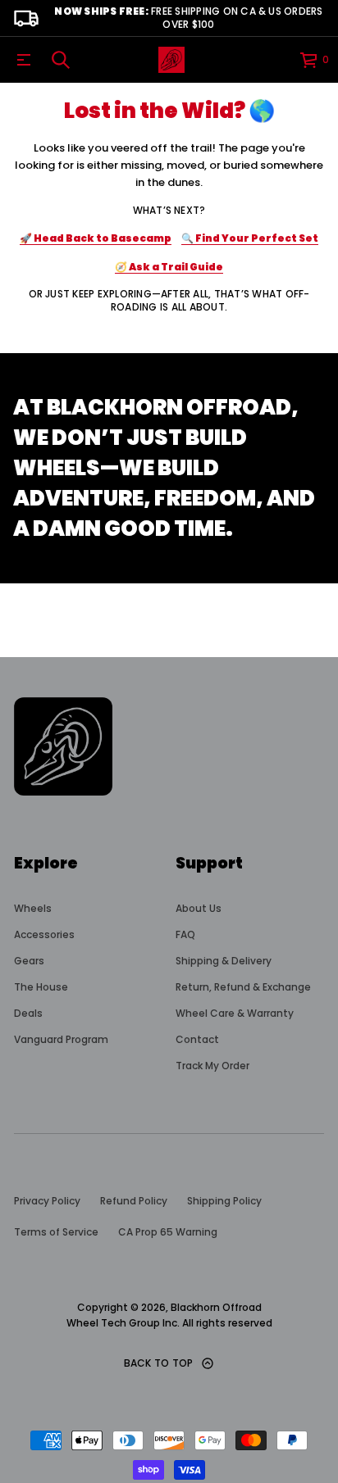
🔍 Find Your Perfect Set (249, 238)
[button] (61, 60)
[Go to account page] (281, 63)
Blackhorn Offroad (216, 1307)
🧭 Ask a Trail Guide (169, 267)
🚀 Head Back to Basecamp (95, 238)
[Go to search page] (61, 60)
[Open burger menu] (24, 60)
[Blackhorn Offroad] (171, 60)
